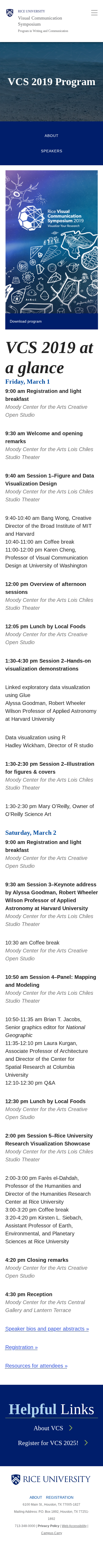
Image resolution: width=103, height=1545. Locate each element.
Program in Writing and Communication (43, 31)
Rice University (31, 11)
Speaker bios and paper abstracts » (47, 1329)
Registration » (21, 1347)
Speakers (51, 151)
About (52, 136)
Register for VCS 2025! (48, 1442)
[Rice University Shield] (9, 21)
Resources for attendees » (36, 1366)
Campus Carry (51, 1533)
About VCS (48, 1428)
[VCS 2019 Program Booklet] (51, 241)
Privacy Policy (48, 1526)
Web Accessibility (74, 1526)
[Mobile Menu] (94, 12)
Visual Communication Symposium (40, 21)
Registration (59, 1497)
